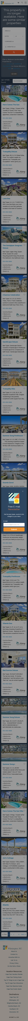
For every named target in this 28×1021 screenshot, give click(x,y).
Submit (14, 529)
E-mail (5, 521)
